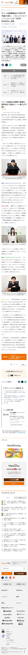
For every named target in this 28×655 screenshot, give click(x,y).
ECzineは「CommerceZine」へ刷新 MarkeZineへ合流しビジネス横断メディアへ (14, 529)
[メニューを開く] (2, 2)
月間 (20, 497)
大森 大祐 (11, 24)
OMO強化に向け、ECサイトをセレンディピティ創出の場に (17, 92)
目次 (14, 70)
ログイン (15, 483)
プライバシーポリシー (10, 642)
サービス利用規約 (9, 640)
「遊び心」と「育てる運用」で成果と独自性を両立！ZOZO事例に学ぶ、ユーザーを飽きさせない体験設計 (15, 535)
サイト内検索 (4, 26)
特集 (2, 603)
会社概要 (8, 638)
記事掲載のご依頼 (20, 584)
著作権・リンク (9, 631)
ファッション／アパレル (12, 26)
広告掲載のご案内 (7, 584)
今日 (8, 497)
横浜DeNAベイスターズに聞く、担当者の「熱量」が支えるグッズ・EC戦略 (14, 540)
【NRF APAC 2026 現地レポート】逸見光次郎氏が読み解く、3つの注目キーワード (14, 396)
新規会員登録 (14, 479)
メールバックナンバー (15, 476)
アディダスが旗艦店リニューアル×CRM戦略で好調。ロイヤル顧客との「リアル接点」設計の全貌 (15, 524)
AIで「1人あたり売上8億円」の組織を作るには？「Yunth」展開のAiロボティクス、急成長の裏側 (15, 502)
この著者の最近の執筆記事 (16, 424)
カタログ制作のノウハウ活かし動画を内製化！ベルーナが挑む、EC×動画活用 (14, 400)
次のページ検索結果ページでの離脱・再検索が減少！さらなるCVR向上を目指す (14, 357)
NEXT (23, 364)
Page (5, 84)
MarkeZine (4, 590)
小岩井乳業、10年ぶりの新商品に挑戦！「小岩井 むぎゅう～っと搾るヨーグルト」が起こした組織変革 (15, 509)
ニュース (3, 596)
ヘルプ (7, 629)
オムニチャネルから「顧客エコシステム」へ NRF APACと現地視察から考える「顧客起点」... (14, 392)
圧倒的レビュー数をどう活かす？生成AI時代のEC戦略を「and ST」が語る (15, 545)
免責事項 (8, 635)
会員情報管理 (9, 633)
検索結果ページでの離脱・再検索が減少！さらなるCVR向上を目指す (18, 84)
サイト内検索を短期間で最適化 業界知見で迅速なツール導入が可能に (18, 76)
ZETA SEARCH (7, 220)
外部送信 (8, 644)
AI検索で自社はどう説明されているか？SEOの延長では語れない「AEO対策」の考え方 (15, 549)
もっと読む (5, 403)
